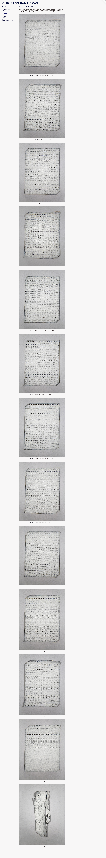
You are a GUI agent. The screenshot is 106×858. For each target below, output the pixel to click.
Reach (5, 16)
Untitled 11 (32, 716)
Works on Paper (6, 9)
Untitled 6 (32, 394)
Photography (5, 12)
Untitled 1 (32, 75)
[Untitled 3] (42, 172)
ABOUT (4, 17)
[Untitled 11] (42, 684)
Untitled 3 (32, 203)
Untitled (5, 13)
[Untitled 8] (42, 491)
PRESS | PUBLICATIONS (7, 20)
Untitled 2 (36, 139)
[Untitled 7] (42, 427)
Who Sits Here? (7, 14)
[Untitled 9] (42, 555)
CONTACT (4, 22)
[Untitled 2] (42, 108)
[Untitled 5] (42, 299)
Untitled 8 (32, 522)
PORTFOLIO (5, 6)
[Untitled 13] (42, 814)
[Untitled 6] (42, 363)
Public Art (5, 10)
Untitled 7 (32, 458)
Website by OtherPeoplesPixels (53, 855)
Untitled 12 (32, 781)
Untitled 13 (32, 846)
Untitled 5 (32, 330)
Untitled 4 (32, 266)
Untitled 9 (32, 586)
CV (3, 19)
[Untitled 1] (42, 44)
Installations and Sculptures (9, 8)
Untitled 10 (32, 651)
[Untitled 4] (42, 236)
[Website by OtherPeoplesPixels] (103, 3)
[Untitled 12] (42, 749)
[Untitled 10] (42, 619)
